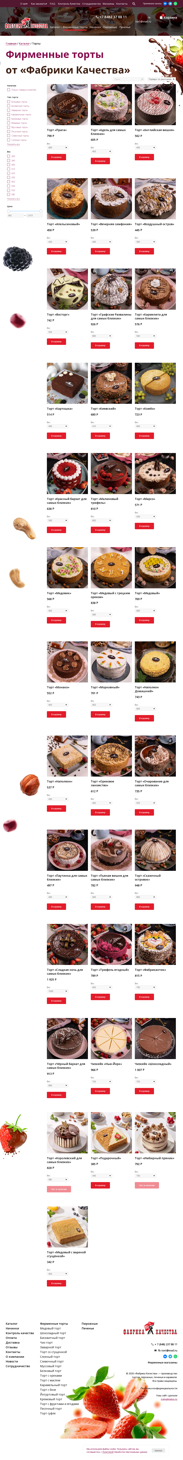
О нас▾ (23, 3)
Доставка (13, 1342)
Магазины (108, 3)
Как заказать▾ (39, 3)
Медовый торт (50, 1328)
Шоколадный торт (53, 1333)
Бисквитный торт (52, 1338)
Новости (12, 1361)
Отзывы (12, 1347)
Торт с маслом (50, 1380)
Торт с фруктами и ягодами (59, 1404)
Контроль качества (20, 1333)
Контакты (121, 3)
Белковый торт (50, 1371)
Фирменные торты (75, 27)
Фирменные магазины (162, 1362)
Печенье (124, 27)
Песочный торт (51, 1409)
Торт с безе (48, 1390)
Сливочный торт (52, 1361)
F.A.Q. (52, 3)
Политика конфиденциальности (159, 1388)
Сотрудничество (91, 3)
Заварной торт (50, 1347)
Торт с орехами (51, 1375)
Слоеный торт (50, 1357)
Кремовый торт (51, 1399)
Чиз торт (46, 1342)
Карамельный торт (53, 1385)
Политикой (108, 1452)
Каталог (55, 27)
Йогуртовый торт (52, 1394)
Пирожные (110, 27)
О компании (15, 1357)
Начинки (95, 27)
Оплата (11, 1338)
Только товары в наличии (23, 89)
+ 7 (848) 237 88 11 (166, 1344)
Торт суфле (48, 1413)
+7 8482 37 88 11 (113, 16)
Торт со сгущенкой (53, 1352)
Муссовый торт (51, 1366)
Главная (11, 43)
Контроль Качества (69, 3)
